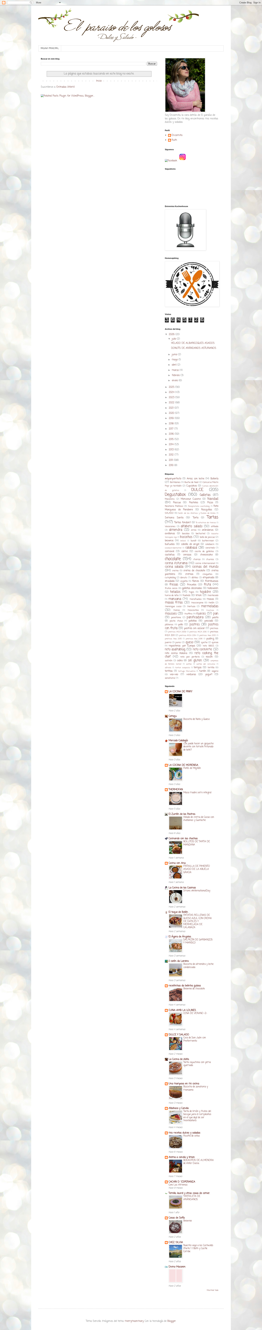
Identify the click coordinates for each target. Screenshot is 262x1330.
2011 (171, 460)
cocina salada (174, 567)
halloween (212, 588)
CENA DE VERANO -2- (195, 1013)
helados (175, 592)
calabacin (209, 544)
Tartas (212, 517)
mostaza (210, 610)
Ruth (174, 140)
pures (178, 642)
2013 (171, 450)
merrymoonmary (134, 1321)
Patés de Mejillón (192, 768)
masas (210, 599)
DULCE (197, 490)
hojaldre (205, 592)
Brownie (187, 1221)
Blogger (171, 1321)
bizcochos (186, 537)
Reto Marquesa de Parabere (191, 508)
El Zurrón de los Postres (182, 814)
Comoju (173, 716)
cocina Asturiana (176, 563)
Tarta (195, 518)
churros (210, 559)
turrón (202, 671)
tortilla (211, 667)
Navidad (212, 499)
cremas (189, 574)
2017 (171, 429)
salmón (168, 660)
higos (191, 592)
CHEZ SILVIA (176, 1242)
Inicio (99, 81)
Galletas (205, 495)
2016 (172, 434)
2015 (171, 439)
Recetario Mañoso (174, 506)
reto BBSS (208, 646)
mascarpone (197, 602)
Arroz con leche (195, 479)
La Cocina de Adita (179, 1059)
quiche (204, 642)
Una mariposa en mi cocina (184, 1084)
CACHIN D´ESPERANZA (182, 1182)
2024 (172, 392)
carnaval (169, 551)
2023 (172, 397)
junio (175, 354)
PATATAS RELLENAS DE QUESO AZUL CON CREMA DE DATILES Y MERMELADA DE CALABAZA (197, 921)
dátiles (195, 577)
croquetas (207, 574)
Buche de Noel (191, 482)
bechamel (200, 533)
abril (174, 365)
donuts (183, 577)
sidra (180, 661)
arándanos (208, 530)
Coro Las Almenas (178, 1185)
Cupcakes (191, 486)
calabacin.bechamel (173, 547)
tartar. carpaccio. (182, 667)
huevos (186, 595)
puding (210, 639)
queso (189, 642)
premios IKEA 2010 (198, 631)
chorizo (197, 559)
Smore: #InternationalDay (196, 890)
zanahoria (170, 678)
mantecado (212, 595)
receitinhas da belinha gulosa (185, 986)
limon (199, 595)
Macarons (170, 499)
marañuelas (195, 599)
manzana (174, 599)
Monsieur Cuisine (191, 499)
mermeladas (209, 606)
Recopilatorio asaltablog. (199, 506)
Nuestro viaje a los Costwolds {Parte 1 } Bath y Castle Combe (198, 1248)
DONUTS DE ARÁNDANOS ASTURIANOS (193, 348)
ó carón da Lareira (179, 961)
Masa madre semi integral (197, 792)
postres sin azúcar (194, 628)
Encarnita (177, 135)
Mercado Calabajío (178, 740)
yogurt (208, 674)
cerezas (187, 555)
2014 (171, 444)
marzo (176, 370)
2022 (172, 403)
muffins (188, 613)
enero (175, 380)
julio (174, 339)
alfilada (214, 526)
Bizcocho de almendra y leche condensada (198, 965)
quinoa (215, 642)
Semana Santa (174, 518)
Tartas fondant (182, 522)
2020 (172, 413)
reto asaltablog (175, 649)
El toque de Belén (178, 912)
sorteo (189, 664)
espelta (184, 581)
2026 (172, 334)
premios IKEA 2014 (187, 635)
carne (184, 551)
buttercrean (208, 540)
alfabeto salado (191, 526)
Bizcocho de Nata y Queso (196, 719)
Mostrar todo (212, 1290)
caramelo (210, 548)
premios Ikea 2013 (207, 635)
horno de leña (172, 595)
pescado (208, 621)
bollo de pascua (207, 537)
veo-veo (174, 674)
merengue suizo (173, 606)
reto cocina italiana (176, 653)
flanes (195, 581)
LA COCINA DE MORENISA (183, 765)
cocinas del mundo (205, 567)
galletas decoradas (192, 588)
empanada (208, 577)
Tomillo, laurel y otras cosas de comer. (189, 1193)
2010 (171, 465)
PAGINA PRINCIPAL (50, 48)
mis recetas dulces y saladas (184, 1133)
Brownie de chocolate (194, 988)
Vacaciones (170, 526)
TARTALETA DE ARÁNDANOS (191, 1197)
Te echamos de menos (206, 522)
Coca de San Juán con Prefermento (194, 1039)
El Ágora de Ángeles (180, 937)
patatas (193, 621)
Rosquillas (206, 510)
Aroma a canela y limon (182, 1157)
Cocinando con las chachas (183, 838)
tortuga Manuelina (187, 671)
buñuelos (170, 544)
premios (214, 628)
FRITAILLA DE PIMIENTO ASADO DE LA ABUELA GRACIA (196, 869)
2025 (172, 387)
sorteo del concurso (205, 664)
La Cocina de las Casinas (182, 888)
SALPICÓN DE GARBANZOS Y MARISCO (198, 941)
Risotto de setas (191, 1136)
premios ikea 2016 (194, 638)
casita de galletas (204, 551)
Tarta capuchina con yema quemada (197, 1063)
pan (215, 613)
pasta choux (176, 621)
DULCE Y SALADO (179, 1035)
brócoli (183, 540)
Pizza (210, 502)
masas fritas (174, 602)
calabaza (191, 547)
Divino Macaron (177, 1267)
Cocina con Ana (177, 863)
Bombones (175, 482)
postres (194, 624)
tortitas (169, 671)
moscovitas (193, 610)
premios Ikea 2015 (173, 638)
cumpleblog (170, 577)
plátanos (169, 624)
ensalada (169, 581)
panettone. (176, 617)
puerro (168, 642)
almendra (175, 530)
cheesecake (206, 555)
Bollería (214, 479)
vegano (215, 671)
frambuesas (211, 581)
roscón (209, 657)
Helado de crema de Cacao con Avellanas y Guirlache (198, 818)
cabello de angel (190, 544)
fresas (173, 584)
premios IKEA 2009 (177, 631)
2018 (171, 424)
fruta (207, 584)
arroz (193, 530)
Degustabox (175, 495)
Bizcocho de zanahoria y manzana (195, 1088)
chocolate (173, 559)
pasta (215, 617)
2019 (172, 418)
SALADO (169, 513)
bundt (193, 540)
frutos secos (171, 588)
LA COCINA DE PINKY (180, 692)
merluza (191, 606)
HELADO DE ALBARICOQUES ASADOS (193, 343)
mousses (171, 613)
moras (176, 610)
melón (211, 602)
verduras (191, 674)
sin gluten (195, 660)
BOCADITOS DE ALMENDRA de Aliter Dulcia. (198, 1161)
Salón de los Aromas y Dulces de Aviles (196, 513)
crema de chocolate (194, 571)
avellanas (170, 533)
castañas (170, 555)
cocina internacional (205, 563)
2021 (171, 408)
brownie (169, 541)
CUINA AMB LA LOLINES (182, 1010)
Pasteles (193, 502)
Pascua (177, 502)
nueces (201, 613)
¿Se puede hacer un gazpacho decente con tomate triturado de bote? (198, 747)
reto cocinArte (202, 649)
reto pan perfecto (190, 657)
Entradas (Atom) (65, 87)
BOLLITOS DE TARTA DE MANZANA (196, 843)
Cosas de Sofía (177, 1218)
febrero (176, 375)
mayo (175, 360)
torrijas (198, 667)
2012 (171, 455)
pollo (180, 625)
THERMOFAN (176, 789)
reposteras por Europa (182, 646)
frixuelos (191, 585)
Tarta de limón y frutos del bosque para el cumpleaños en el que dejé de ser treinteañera (197, 1115)
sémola (168, 667)
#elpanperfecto (173, 479)
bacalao (185, 533)
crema (175, 570)
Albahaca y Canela (179, 1108)
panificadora (195, 617)
